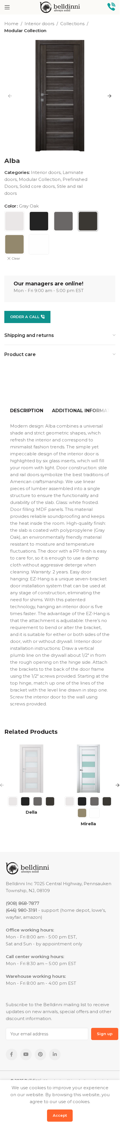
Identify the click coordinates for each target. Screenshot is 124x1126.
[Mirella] (88, 768)
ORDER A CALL (25, 316)
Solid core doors (37, 186)
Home (11, 23)
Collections (72, 23)
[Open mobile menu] (7, 7)
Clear (16, 258)
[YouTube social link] (26, 1054)
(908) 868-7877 (22, 903)
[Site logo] (60, 7)
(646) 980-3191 (21, 910)
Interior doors (39, 23)
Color (10, 206)
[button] (10, 96)
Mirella (88, 823)
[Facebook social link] (11, 1054)
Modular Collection (25, 30)
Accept (60, 1115)
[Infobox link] (111, 7)
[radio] (14, 221)
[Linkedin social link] (55, 1054)
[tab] (26, 411)
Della (31, 812)
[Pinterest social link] (40, 1054)
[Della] (31, 768)
